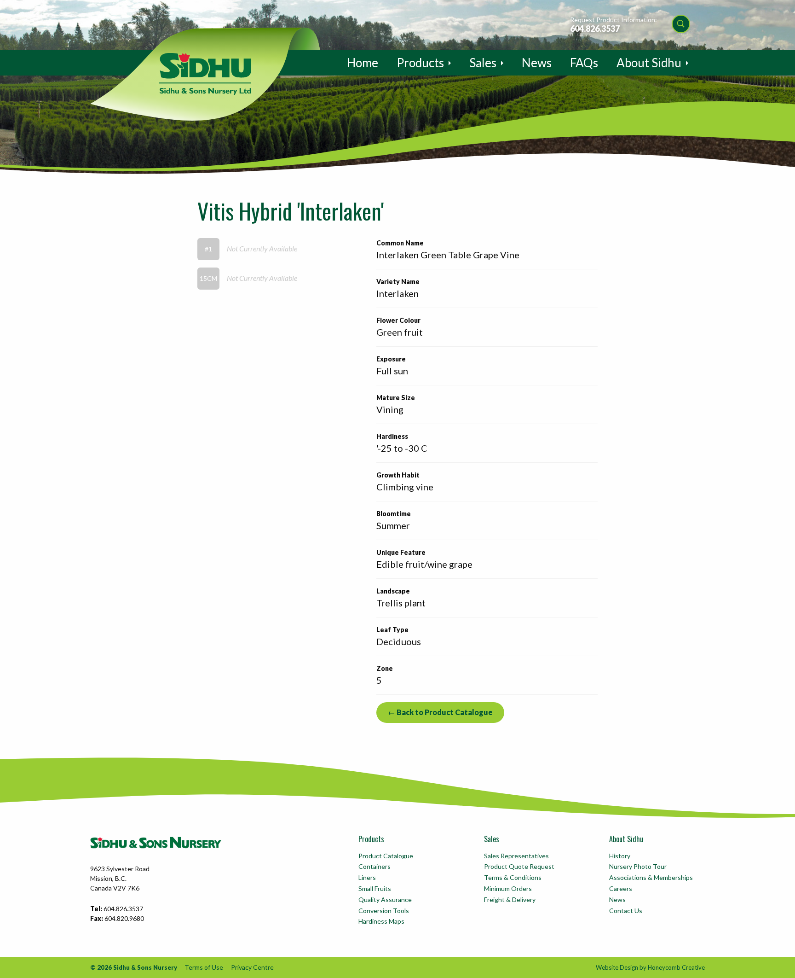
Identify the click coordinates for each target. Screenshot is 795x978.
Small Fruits (374, 888)
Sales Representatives (516, 856)
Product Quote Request (519, 866)
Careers (620, 888)
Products (420, 62)
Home (362, 62)
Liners (367, 877)
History (619, 856)
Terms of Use (203, 967)
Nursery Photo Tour (638, 866)
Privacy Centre (252, 967)
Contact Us (625, 910)
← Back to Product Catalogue (440, 712)
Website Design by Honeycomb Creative (650, 967)
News (537, 62)
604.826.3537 (595, 28)
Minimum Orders (508, 888)
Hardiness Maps (381, 921)
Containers (374, 866)
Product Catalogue (385, 856)
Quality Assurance (385, 899)
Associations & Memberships (651, 877)
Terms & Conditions (513, 877)
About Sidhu (648, 62)
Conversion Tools (383, 910)
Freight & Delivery (510, 899)
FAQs (584, 62)
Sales (482, 62)
